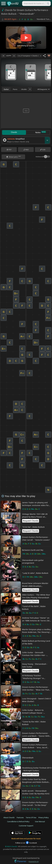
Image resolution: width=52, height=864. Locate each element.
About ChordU (9, 817)
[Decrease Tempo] (3, 55)
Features (20, 817)
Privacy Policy (43, 817)
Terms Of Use (31, 817)
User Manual (40, 821)
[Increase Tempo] (14, 55)
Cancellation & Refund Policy (18, 821)
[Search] (48, 3)
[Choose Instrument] (30, 89)
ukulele (24, 89)
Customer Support (26, 826)
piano (15, 89)
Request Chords (30, 521)
